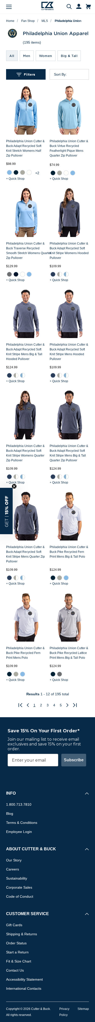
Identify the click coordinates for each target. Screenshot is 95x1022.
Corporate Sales (19, 887)
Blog (9, 813)
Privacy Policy (64, 1012)
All (11, 56)
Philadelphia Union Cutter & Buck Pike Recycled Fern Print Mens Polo (25, 652)
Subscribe (74, 760)
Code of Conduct (19, 896)
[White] (29, 172)
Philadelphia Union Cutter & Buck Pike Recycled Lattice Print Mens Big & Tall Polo (69, 652)
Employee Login (19, 832)
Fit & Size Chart (18, 961)
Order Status (16, 943)
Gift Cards (14, 925)
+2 (37, 173)
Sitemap (83, 1009)
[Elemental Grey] (9, 274)
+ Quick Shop (15, 179)
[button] (6, 511)
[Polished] (22, 172)
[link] (9, 172)
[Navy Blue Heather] (52, 274)
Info (11, 793)
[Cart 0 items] (88, 7)
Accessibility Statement (24, 979)
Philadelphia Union (68, 21)
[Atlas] (9, 172)
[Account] (76, 7)
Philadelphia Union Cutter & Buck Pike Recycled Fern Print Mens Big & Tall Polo (69, 551)
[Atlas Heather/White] (65, 274)
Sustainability (16, 878)
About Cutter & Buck (31, 849)
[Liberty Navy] (16, 274)
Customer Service (27, 914)
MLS (45, 21)
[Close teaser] (14, 486)
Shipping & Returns (21, 934)
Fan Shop (28, 21)
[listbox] (73, 74)
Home (10, 21)
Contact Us (15, 970)
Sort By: (60, 74)
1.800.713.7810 (18, 804)
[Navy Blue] (16, 172)
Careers (12, 869)
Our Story (14, 860)
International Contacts (23, 988)
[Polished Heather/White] (59, 274)
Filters (29, 74)
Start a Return (17, 952)
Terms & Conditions (21, 823)
